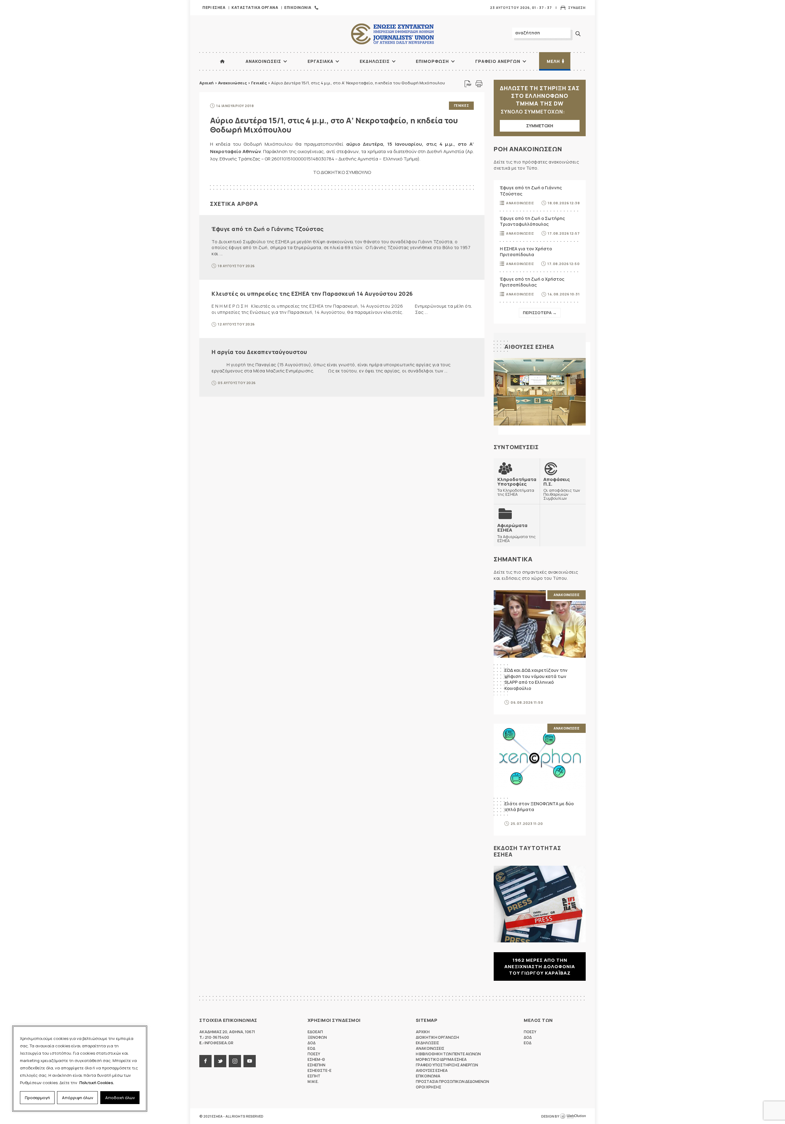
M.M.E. (313, 1081)
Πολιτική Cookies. (96, 1082)
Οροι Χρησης (428, 1087)
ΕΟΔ (311, 1048)
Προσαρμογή (37, 1097)
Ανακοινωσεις (263, 61)
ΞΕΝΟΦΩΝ (317, 1037)
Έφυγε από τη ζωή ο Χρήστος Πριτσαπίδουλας (532, 282)
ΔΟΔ (312, 1042)
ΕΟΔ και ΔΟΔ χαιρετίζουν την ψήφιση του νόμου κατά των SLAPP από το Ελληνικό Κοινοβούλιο (536, 679)
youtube (249, 1061)
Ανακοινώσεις (232, 83)
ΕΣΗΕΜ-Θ (316, 1059)
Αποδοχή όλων (120, 1097)
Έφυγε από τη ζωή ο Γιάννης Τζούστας (268, 229)
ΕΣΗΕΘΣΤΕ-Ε (319, 1070)
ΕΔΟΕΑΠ (315, 1031)
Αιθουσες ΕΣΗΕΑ (529, 346)
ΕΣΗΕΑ (392, 33)
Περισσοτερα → (540, 312)
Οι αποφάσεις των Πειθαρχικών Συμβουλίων (561, 488)
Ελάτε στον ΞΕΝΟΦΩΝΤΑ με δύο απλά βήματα (539, 807)
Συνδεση (577, 7)
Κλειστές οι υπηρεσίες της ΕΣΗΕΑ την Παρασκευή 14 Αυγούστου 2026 (312, 293)
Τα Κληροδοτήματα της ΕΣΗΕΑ (516, 486)
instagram (235, 1061)
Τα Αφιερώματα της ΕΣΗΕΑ (516, 532)
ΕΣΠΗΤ (314, 1076)
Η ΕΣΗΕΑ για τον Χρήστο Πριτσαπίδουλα (526, 252)
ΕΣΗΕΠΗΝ (316, 1065)
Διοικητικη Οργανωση (437, 1037)
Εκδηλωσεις (375, 61)
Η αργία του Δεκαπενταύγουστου (259, 352)
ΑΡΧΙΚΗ (222, 61)
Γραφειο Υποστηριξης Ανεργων (447, 1065)
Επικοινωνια (298, 7)
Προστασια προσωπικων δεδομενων (452, 1081)
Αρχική (206, 83)
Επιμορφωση (432, 61)
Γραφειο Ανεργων (497, 61)
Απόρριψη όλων (77, 1097)
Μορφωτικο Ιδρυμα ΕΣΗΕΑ (441, 1059)
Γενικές (259, 83)
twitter (220, 1061)
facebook (205, 1061)
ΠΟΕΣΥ (314, 1054)
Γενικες (461, 105)
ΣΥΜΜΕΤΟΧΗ (539, 126)
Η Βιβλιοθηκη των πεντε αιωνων (448, 1054)
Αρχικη (423, 1031)
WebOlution (573, 1116)
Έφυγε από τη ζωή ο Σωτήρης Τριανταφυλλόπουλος (532, 221)
